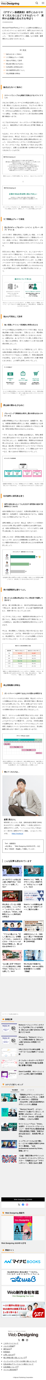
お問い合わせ (8, 1354)
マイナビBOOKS (9, 1369)
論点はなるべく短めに (14, 54)
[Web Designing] (10, 3)
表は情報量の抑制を (13, 73)
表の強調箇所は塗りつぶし (15, 70)
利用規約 (6, 1352)
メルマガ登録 (8, 1346)
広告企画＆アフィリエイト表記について (18, 1364)
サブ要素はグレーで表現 (14, 57)
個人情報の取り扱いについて (14, 1357)
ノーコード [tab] (30, 1090)
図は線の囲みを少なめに (14, 64)
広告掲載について (10, 1367)
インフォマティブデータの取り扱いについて (20, 1361)
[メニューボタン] (43, 3)
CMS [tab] (22, 1090)
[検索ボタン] (37, 3)
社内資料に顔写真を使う (14, 67)
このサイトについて (10, 1343)
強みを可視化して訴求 (14, 60)
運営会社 (6, 1349)
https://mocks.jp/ (17, 833)
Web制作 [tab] (15, 1090)
